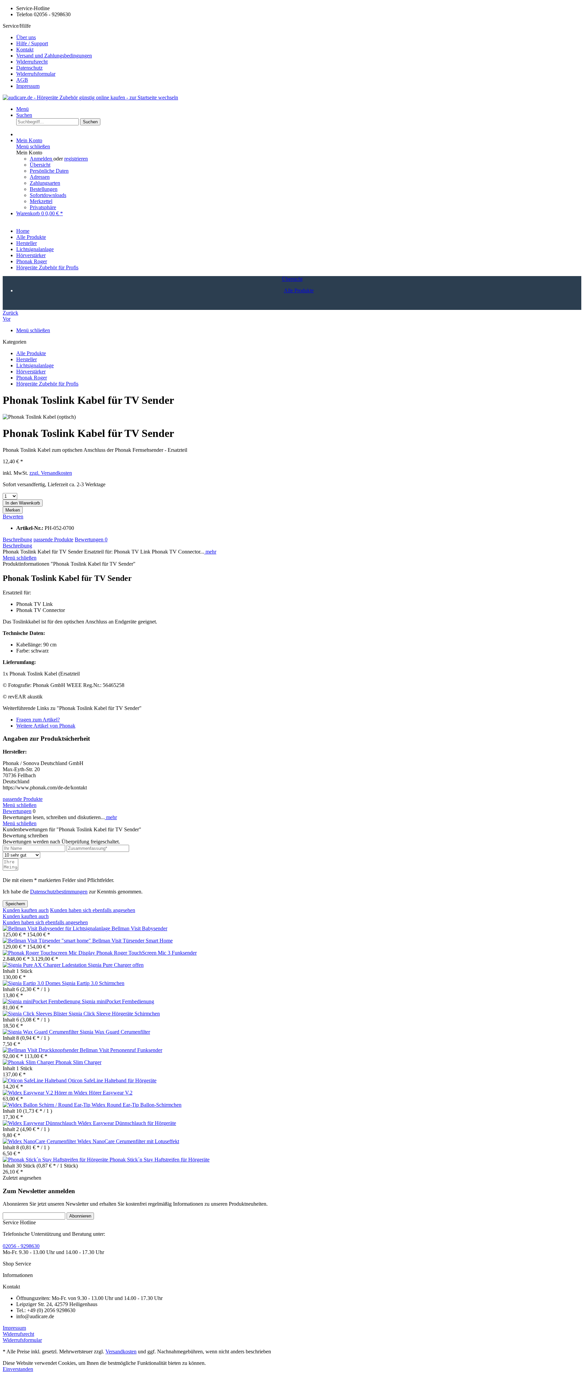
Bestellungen (43, 189)
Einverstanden (18, 1369)
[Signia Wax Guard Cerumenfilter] (41, 1032)
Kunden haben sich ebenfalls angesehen (92, 910)
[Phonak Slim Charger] (29, 1062)
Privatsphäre (43, 207)
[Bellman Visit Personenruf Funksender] (41, 1050)
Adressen (40, 177)
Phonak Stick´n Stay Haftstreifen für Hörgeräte (160, 1159)
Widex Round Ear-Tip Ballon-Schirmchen (136, 1105)
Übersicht (40, 165)
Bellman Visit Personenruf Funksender (121, 1050)
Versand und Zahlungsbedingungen (54, 55)
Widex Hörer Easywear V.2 (103, 1093)
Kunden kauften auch (26, 910)
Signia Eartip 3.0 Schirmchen (93, 983)
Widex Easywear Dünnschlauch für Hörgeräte (127, 1123)
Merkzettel (41, 201)
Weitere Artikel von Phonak (45, 726)
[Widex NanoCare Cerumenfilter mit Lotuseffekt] (40, 1141)
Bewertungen (91, 539)
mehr (210, 552)
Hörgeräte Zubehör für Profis (47, 384)
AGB (22, 80)
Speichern (15, 903)
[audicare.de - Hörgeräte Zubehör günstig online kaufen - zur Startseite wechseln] (90, 97)
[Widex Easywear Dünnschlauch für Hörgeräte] (40, 1123)
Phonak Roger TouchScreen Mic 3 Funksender (146, 953)
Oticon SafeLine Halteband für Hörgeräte (112, 1080)
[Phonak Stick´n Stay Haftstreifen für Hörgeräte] (56, 1159)
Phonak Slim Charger (78, 1062)
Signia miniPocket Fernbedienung (118, 1001)
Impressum (28, 86)
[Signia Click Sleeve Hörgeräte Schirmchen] (36, 1013)
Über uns (26, 37)
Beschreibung (17, 539)
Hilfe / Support (32, 43)
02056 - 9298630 (21, 1246)
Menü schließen (33, 146)
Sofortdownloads (48, 195)
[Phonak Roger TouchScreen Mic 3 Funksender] (49, 953)
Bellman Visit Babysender (139, 928)
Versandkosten (121, 1351)
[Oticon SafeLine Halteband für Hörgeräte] (35, 1080)
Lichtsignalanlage (35, 365)
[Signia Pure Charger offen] (45, 965)
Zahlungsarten (45, 183)
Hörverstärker (31, 371)
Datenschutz (29, 68)
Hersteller (26, 359)
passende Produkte (53, 539)
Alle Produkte (31, 353)
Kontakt (24, 49)
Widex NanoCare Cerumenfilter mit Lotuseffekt (128, 1141)
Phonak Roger (31, 377)
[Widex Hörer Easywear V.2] (38, 1093)
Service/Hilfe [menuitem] (47, 56)
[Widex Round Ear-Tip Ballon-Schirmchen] (47, 1105)
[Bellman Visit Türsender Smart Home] (47, 940)
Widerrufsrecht (32, 62)
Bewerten (13, 516)
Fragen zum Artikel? (38, 719)
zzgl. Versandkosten (50, 473)
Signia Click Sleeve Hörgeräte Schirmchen (114, 1013)
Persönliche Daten (49, 171)
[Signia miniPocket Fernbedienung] (42, 1001)
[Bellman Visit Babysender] (57, 928)
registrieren (76, 159)
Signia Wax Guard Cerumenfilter (115, 1032)
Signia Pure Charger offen (116, 965)
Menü (22, 109)
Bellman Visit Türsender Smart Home (132, 940)
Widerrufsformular (35, 74)
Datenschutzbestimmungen (59, 891)
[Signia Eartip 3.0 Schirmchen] (32, 983)
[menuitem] (298, 37)
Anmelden (41, 159)
